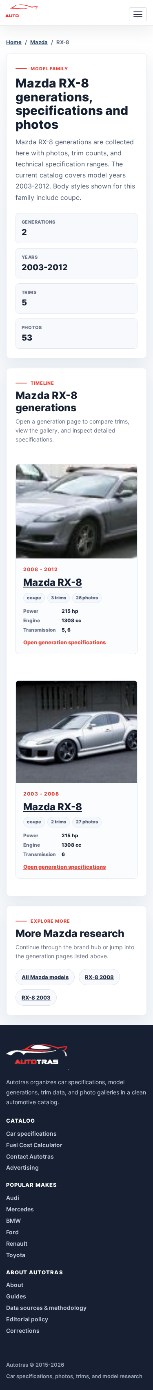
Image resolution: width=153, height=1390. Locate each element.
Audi (12, 1197)
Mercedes (20, 1209)
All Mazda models (45, 977)
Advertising (22, 1167)
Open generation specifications (64, 642)
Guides (16, 1296)
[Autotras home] (37, 1057)
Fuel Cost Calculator (34, 1144)
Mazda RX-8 (52, 582)
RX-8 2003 (36, 997)
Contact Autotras (30, 1156)
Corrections (23, 1330)
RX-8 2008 (99, 977)
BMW (13, 1220)
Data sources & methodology (46, 1307)
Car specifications (31, 1133)
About (14, 1284)
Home (14, 42)
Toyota (15, 1254)
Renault (16, 1243)
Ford (12, 1232)
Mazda (39, 42)
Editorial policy (27, 1319)
